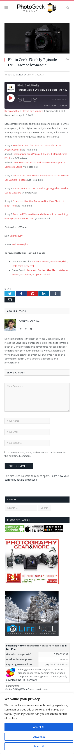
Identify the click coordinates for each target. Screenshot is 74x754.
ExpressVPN (16, 235)
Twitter (45, 261)
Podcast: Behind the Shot (42, 270)
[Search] (68, 8)
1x (27, 99)
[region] (37, 723)
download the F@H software (21, 679)
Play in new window (32, 111)
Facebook (55, 261)
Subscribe (50, 105)
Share (63, 105)
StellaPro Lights (20, 244)
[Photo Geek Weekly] (37, 7)
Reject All (38, 746)
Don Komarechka (17, 74)
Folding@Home (15, 645)
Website (36, 261)
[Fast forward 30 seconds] (35, 100)
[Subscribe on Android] (14, 531)
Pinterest (29, 266)
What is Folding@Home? (17, 689)
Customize (39, 736)
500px (36, 274)
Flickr (65, 261)
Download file (12, 111)
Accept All (39, 727)
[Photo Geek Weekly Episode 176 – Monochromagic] (37, 38)
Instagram (17, 266)
